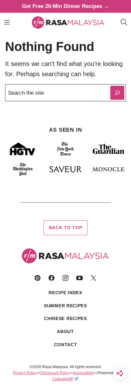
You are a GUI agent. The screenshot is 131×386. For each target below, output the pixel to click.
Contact (65, 344)
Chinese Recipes (65, 318)
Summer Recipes (65, 305)
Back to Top (65, 227)
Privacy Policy (25, 373)
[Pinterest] (38, 278)
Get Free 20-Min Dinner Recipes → (65, 6)
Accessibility (83, 373)
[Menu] (7, 22)
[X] (93, 278)
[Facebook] (52, 278)
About (65, 331)
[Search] (124, 22)
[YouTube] (79, 278)
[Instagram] (65, 278)
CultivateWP (62, 379)
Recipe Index (65, 292)
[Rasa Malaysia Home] (68, 22)
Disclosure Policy (55, 373)
